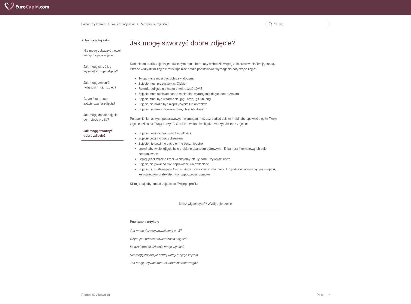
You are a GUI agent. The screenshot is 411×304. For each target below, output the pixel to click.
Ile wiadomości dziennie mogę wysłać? (157, 247)
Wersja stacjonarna (123, 24)
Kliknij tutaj (137, 184)
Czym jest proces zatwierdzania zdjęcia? (99, 101)
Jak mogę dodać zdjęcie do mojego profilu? (100, 117)
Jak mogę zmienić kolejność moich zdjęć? (99, 85)
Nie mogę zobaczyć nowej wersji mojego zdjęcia (102, 53)
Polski (321, 295)
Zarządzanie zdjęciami (154, 24)
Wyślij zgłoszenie (220, 203)
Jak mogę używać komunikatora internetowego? (164, 263)
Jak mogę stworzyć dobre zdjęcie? (97, 133)
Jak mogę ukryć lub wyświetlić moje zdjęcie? (100, 69)
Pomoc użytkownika (93, 24)
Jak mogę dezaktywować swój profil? (156, 230)
